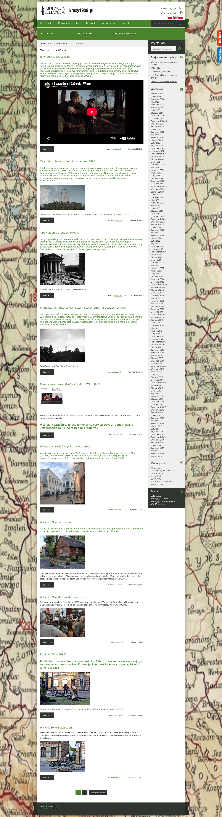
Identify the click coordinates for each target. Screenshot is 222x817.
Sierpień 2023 (157, 192)
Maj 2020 (155, 298)
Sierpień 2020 (157, 290)
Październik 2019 (158, 314)
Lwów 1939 (87, 33)
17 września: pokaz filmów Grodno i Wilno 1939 (70, 384)
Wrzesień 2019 (157, 317)
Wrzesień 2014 (157, 440)
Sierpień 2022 (157, 224)
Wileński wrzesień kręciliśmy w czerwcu (66, 446)
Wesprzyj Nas (109, 23)
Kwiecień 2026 (157, 104)
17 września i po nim (68, 23)
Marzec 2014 (156, 456)
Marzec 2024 (156, 173)
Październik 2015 (158, 407)
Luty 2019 (155, 333)
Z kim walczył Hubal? (160, 71)
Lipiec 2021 (156, 260)
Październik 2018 (158, 342)
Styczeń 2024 (157, 178)
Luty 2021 (155, 273)
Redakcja (91, 23)
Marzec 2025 (157, 140)
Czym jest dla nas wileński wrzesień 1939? (67, 161)
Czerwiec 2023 (157, 197)
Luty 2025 (155, 143)
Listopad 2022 (157, 216)
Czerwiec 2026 (157, 99)
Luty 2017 (155, 374)
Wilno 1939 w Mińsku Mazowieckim (62, 597)
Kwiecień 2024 (157, 170)
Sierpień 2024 (157, 159)
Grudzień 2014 (157, 434)
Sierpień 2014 (157, 442)
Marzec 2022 (156, 238)
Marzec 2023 (157, 205)
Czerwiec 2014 (157, 448)
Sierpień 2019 (157, 320)
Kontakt (126, 23)
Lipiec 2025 (156, 129)
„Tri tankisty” (156, 68)
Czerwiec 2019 (157, 325)
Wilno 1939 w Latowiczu (55, 522)
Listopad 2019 (157, 312)
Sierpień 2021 (157, 257)
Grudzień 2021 (157, 246)
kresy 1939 (156, 476)
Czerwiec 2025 (157, 132)
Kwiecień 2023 (157, 202)
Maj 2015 (155, 420)
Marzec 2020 (157, 303)
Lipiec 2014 (156, 445)
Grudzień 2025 (157, 115)
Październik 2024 (159, 153)
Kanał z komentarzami (163, 501)
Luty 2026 (155, 110)
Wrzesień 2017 (157, 369)
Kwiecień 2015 (157, 423)
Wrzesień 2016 (157, 385)
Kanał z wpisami (160, 498)
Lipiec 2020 (156, 292)
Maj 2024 (155, 167)
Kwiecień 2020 (157, 301)
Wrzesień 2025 (158, 124)
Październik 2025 (159, 121)
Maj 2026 (155, 102)
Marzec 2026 (157, 107)
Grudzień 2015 (157, 401)
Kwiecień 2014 (157, 453)
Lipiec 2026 (156, 96)
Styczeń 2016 (157, 399)
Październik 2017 (158, 366)
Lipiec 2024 (156, 162)
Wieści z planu (157, 484)
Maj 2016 (155, 393)
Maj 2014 (155, 450)
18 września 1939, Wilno (55, 56)
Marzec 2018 (156, 355)
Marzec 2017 (156, 371)
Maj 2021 (154, 265)
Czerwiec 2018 (157, 350)
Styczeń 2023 (157, 211)
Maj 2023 (155, 200)
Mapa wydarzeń (127, 33)
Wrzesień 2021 (157, 254)
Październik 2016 (158, 382)
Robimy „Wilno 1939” (53, 654)
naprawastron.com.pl (49, 808)
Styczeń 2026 (157, 113)
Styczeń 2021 (157, 276)
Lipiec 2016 (156, 391)
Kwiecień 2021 (157, 268)
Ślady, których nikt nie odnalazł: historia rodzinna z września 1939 (83, 307)
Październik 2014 (158, 437)
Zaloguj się (156, 496)
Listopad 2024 (157, 151)
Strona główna (60, 43)
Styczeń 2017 (157, 377)
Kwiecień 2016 (157, 396)
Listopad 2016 (157, 380)
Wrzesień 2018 (157, 344)
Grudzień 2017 (157, 361)
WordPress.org (158, 504)
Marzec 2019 (156, 331)
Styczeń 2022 (157, 243)
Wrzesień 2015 (157, 410)
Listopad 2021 (157, 249)
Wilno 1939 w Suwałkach (56, 727)
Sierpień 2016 (157, 388)
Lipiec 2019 (156, 322)
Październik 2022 (159, 219)
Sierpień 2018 (157, 347)
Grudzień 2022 (157, 213)
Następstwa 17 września (162, 481)
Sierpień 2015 (157, 412)
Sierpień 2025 (157, 126)
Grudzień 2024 (157, 148)
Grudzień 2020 (157, 279)
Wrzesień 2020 (158, 287)
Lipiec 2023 (156, 194)
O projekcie (46, 23)
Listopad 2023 (157, 183)
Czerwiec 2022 (157, 230)
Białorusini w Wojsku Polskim (164, 81)
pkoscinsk (117, 149)
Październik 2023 (159, 186)
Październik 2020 (159, 284)
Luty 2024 (155, 175)
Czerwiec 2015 (157, 418)
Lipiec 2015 (156, 415)
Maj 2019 (155, 328)
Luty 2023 (155, 208)
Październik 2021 (158, 252)
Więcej (48, 150)
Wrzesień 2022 (157, 222)
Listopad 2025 (157, 118)
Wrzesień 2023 (158, 189)
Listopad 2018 (157, 339)
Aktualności (156, 468)
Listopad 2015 (157, 404)
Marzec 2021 (156, 271)
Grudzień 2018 (157, 336)
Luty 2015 (155, 429)
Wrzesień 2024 (157, 156)
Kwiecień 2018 (157, 352)
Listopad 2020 (157, 282)
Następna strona (98, 793)
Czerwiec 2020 (157, 295)
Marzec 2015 (156, 426)
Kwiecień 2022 (157, 235)
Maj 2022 (155, 232)
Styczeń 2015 (157, 431)
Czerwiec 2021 (157, 262)
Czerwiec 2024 (157, 164)
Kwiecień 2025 (157, 137)
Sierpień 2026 (157, 93)
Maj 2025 (155, 134)
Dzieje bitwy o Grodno (161, 470)
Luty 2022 (155, 241)
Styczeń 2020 (157, 306)
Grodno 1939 (51, 33)
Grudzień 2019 (157, 309)
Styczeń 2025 (157, 145)
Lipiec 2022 (156, 227)
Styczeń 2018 (157, 358)
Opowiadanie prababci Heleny (59, 232)
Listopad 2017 (157, 363)
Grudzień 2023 (157, 181)
